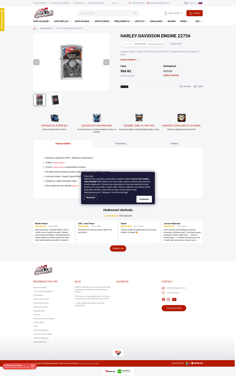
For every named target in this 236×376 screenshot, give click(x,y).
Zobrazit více (118, 248)
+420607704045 (173, 293)
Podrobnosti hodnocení (156, 44)
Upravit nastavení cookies (89, 363)
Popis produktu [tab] (63, 143)
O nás (35, 326)
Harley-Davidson (59, 163)
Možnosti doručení (171, 75)
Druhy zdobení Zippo (41, 303)
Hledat (135, 13)
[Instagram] (168, 299)
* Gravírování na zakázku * (60, 3)
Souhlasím (144, 199)
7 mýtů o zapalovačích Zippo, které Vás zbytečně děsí (89, 304)
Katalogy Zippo (39, 311)
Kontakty (36, 315)
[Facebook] (163, 299)
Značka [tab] (174, 143)
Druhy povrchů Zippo (96, 3)
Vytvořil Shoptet (178, 363)
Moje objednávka (39, 342)
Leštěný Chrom (58, 167)
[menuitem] (42, 21)
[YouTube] (174, 299)
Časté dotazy (79, 3)
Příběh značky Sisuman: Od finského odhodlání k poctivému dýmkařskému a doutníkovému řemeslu (92, 289)
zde (125, 192)
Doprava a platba (39, 3)
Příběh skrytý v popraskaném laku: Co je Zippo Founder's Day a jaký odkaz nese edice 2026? (92, 297)
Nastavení (90, 197)
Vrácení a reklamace (41, 338)
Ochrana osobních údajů (42, 334)
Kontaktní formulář (174, 308)
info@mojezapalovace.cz (176, 288)
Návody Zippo (38, 322)
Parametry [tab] (120, 143)
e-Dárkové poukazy (40, 307)
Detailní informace (128, 60)
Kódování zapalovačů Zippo (43, 319)
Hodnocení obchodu (118, 210)
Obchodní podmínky (41, 330)
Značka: (176, 44)
